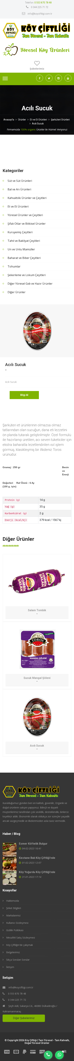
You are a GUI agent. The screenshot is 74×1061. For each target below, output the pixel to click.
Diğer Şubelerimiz (24, 1018)
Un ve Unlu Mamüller (21, 249)
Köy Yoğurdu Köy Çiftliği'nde (37, 872)
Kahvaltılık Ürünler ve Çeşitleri (27, 198)
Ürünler (22, 119)
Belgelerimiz (13, 952)
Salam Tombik (37, 610)
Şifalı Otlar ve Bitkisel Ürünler (27, 223)
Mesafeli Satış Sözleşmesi (20, 937)
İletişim (10, 967)
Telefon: (38, 2)
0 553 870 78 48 (16, 993)
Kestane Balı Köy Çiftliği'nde (37, 857)
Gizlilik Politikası (14, 930)
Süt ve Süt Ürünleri (20, 181)
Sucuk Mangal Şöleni (37, 678)
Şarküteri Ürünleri (60, 119)
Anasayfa (8, 119)
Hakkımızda (12, 900)
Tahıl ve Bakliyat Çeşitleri (24, 241)
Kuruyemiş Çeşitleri (20, 232)
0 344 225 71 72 (39, 7)
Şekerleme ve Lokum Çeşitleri (27, 275)
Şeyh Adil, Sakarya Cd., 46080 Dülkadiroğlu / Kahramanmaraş (30, 1008)
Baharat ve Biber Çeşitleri (24, 258)
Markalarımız (13, 915)
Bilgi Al (24, 395)
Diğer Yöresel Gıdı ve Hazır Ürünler (30, 283)
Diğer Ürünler (16, 292)
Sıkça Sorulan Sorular (18, 959)
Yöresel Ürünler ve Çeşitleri (25, 215)
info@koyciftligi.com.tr (40, 13)
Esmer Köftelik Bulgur (33, 843)
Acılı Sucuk (38, 123)
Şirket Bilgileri (13, 908)
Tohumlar (14, 266)
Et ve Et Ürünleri (38, 119)
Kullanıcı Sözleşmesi (17, 922)
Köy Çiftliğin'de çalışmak (19, 945)
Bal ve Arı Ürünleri (19, 189)
